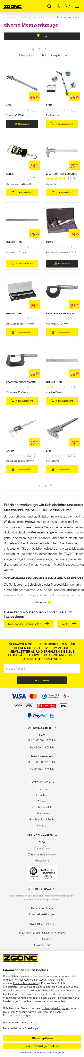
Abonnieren (42, 680)
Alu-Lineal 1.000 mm (16, 252)
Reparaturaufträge (42, 908)
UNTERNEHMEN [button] (40, 782)
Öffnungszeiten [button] (40, 727)
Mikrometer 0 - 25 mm (57, 323)
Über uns (42, 789)
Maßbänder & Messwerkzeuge (36, 17)
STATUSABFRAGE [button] (40, 888)
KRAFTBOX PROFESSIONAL (61, 173)
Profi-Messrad (53, 115)
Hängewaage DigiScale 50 (18, 183)
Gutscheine (42, 860)
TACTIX (10, 450)
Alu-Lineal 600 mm (55, 392)
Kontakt (42, 825)
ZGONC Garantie (42, 938)
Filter (44, 36)
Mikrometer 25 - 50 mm (17, 392)
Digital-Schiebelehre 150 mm (20, 323)
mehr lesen (40, 602)
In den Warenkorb (64, 123)
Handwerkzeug (9, 17)
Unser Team (42, 795)
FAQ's (42, 842)
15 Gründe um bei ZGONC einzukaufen (42, 932)
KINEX (49, 242)
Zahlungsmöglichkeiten (42, 854)
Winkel (66, 623)
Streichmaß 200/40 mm (17, 115)
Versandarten (42, 848)
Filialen (42, 801)
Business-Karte (42, 944)
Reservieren (24, 123)
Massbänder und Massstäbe (25, 623)
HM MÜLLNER (14, 242)
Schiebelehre (52, 183)
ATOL (9, 105)
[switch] (48, 877)
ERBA (49, 105)
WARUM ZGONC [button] (40, 924)
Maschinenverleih (42, 807)
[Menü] (55, 868)
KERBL (10, 173)
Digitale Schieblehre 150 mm (20, 460)
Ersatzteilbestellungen (42, 914)
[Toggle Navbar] (77, 6)
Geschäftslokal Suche (42, 819)
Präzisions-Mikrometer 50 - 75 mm (61, 254)
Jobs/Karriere (42, 813)
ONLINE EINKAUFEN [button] (40, 835)
